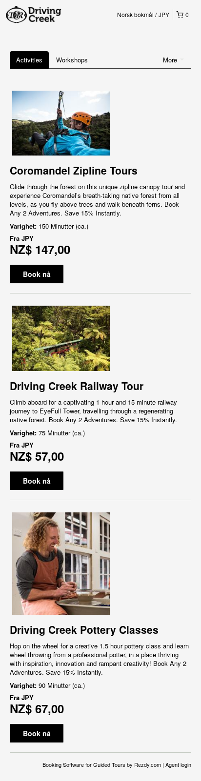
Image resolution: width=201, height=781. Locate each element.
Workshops (72, 59)
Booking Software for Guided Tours (84, 764)
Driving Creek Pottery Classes (84, 629)
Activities (29, 59)
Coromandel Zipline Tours (74, 170)
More (171, 59)
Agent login (178, 764)
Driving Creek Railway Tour (76, 385)
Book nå (37, 274)
